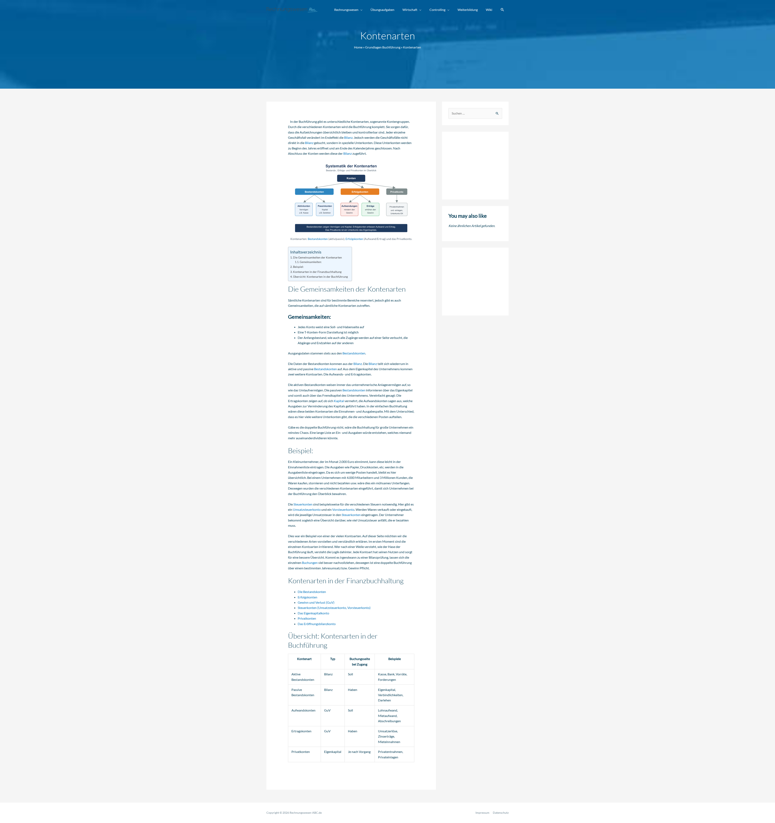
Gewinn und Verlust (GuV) (316, 602)
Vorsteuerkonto (343, 509)
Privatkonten (307, 618)
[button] (502, 10)
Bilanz (348, 137)
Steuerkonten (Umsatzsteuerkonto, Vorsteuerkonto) (334, 608)
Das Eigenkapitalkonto (313, 613)
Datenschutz (501, 812)
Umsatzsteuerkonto (307, 509)
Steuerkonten (302, 504)
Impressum (482, 812)
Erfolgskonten (354, 239)
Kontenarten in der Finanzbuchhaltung (317, 271)
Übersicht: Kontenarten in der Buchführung (320, 276)
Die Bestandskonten (312, 592)
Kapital (339, 401)
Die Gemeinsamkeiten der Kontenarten (317, 257)
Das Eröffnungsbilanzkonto (317, 624)
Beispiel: (298, 266)
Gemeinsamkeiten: (311, 262)
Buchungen (310, 562)
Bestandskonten (318, 239)
